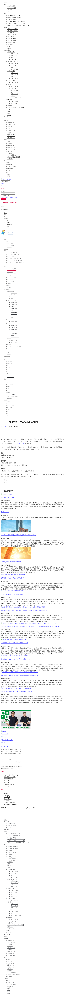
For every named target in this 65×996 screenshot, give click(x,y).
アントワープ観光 (12, 31)
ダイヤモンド (11, 132)
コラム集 (6, 780)
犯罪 (8, 46)
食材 (8, 113)
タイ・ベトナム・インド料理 (15, 107)
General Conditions (9, 802)
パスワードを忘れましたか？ (9, 197)
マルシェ (10, 128)
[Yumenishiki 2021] (4, 734)
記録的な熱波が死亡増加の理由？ (11, 562)
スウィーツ (10, 111)
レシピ (9, 115)
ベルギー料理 (11, 52)
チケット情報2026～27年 (14, 17)
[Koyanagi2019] (16, 729)
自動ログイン (6, 195)
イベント (6, 12)
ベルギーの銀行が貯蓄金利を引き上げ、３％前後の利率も (18, 535)
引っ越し (10, 143)
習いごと (10, 151)
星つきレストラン (12, 61)
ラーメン (10, 92)
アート (6, 161)
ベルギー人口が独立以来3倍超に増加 (12, 594)
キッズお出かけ (11, 42)
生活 (5, 140)
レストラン (7, 50)
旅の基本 (10, 44)
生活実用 (10, 159)
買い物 (6, 120)
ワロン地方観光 (11, 40)
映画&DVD (10, 168)
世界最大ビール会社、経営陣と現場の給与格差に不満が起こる (20, 675)
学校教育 (10, 153)
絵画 (8, 162)
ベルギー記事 (11, 6)
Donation (6, 801)
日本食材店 (10, 122)
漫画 (8, 176)
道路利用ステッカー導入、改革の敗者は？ (13, 578)
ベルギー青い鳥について (11, 775)
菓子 (5, 217)
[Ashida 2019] (3, 731)
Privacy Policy (8, 799)
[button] (2, 183)
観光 (5, 27)
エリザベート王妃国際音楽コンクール (18, 25)
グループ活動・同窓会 (13, 157)
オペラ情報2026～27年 (13, 15)
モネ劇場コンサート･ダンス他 (16, 21)
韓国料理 (10, 105)
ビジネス (10, 10)
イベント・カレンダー (7, 497)
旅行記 (9, 48)
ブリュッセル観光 (12, 29)
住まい (9, 141)
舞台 (8, 174)
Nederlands (7, 797)
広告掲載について (9, 784)
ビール (6, 119)
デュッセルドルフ (16, 98)
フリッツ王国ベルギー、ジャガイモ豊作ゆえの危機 (16, 691)
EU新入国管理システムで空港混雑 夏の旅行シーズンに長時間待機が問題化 (24, 610)
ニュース (6, 4)
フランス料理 (11, 71)
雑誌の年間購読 (8, 779)
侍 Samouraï (5, 512)
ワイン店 (10, 126)
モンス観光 (10, 36)
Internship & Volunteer (10, 804)
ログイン (3, 199)
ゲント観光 (10, 33)
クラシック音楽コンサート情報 (16, 23)
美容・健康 (10, 145)
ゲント (13, 57)
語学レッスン (11, 147)
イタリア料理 (11, 80)
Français (6, 795)
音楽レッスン (11, 149)
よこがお (6, 786)
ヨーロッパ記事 (11, 8)
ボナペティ (7, 222)
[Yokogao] (4, 737)
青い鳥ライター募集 (9, 777)
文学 (8, 170)
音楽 (5, 13)
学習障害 (13, 155)
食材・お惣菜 (11, 124)
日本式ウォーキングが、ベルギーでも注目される (15, 659)
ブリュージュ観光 (12, 34)
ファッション (11, 136)
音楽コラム (10, 164)
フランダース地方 (12, 38)
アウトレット (11, 138)
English (6, 793)
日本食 (9, 84)
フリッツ (10, 109)
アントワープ (14, 55)
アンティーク (11, 130)
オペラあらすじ (11, 19)
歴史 (8, 172)
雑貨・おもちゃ (11, 134)
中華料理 (10, 99)
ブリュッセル (14, 54)
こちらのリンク (20, 443)
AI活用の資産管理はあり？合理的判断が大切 (14, 643)
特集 (5, 2)
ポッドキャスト (8, 782)
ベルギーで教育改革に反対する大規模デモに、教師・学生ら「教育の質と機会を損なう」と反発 (30, 626)
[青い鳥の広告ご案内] (7, 740)
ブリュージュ (14, 59)
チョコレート (8, 117)
